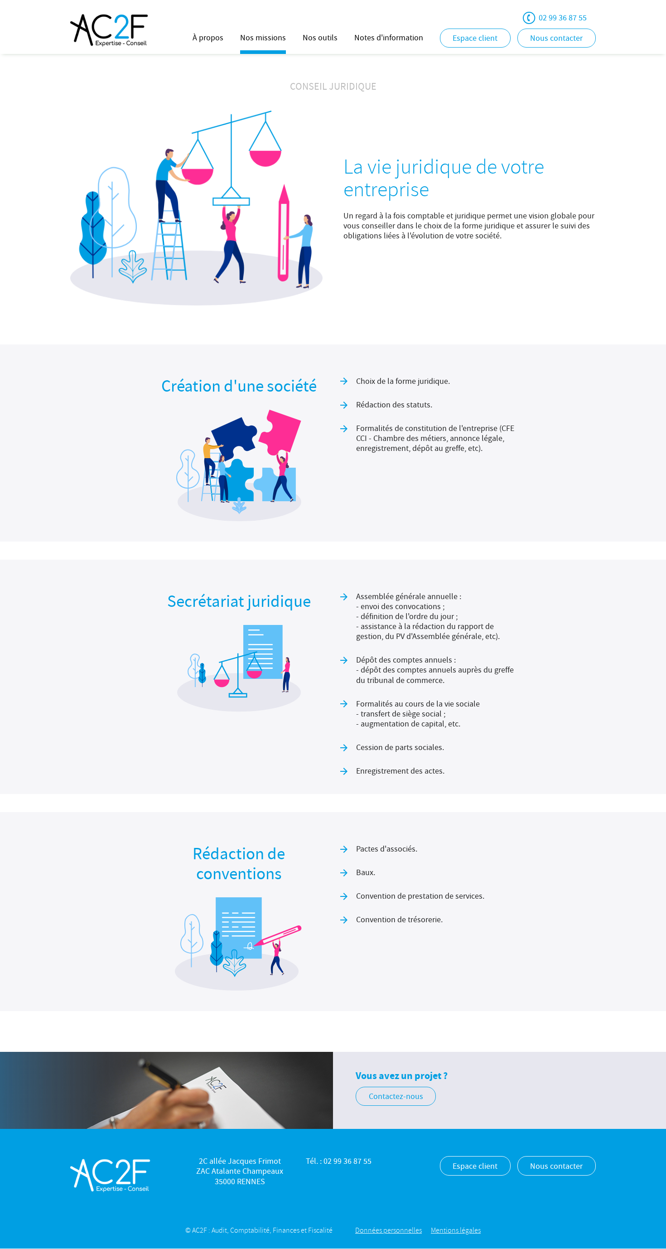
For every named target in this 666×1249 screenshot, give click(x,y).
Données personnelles (388, 1230)
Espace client (475, 38)
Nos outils (320, 38)
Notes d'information (388, 38)
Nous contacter (556, 38)
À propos (208, 38)
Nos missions (263, 38)
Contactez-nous (396, 1096)
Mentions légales (456, 1230)
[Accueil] (109, 29)
